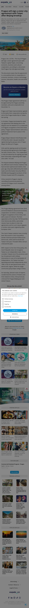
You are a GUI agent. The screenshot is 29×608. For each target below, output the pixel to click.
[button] (14, 317)
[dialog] (14, 303)
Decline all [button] (15, 314)
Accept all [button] (15, 310)
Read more (20, 296)
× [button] (26, 290)
